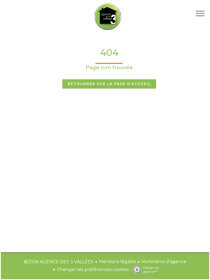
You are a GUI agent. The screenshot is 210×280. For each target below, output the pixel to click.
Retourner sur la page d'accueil (109, 84)
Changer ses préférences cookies (93, 269)
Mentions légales (117, 261)
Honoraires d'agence (163, 261)
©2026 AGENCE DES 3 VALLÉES (59, 261)
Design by (151, 270)
